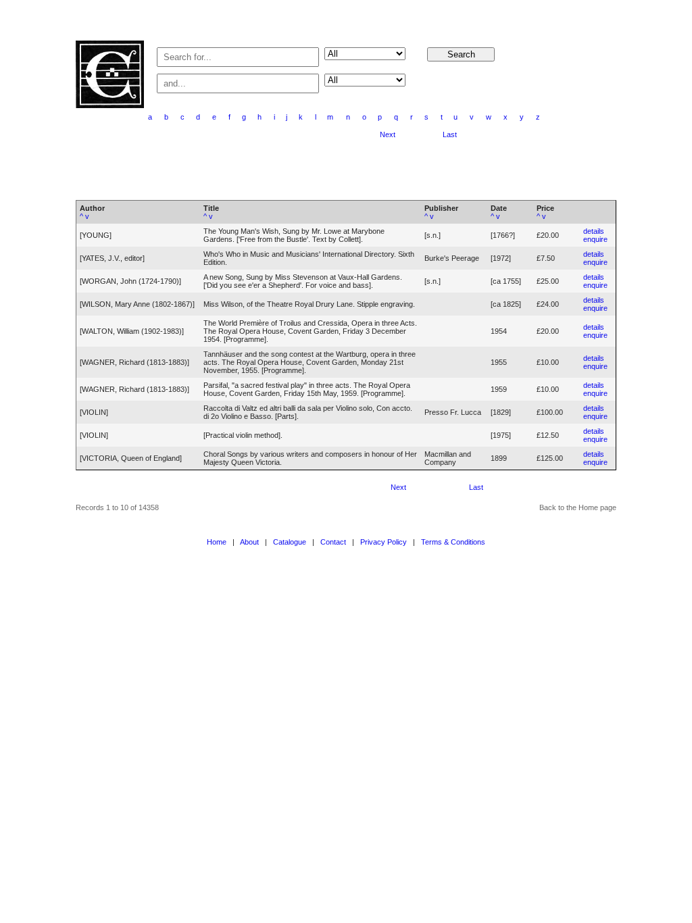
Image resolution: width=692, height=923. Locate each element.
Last (450, 134)
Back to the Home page (577, 507)
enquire (595, 239)
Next (387, 134)
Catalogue (289, 542)
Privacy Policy (383, 542)
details (593, 231)
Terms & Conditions (453, 542)
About (249, 542)
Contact (333, 542)
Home (216, 542)
